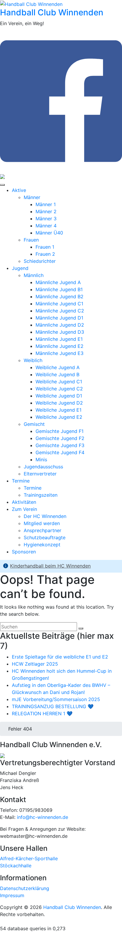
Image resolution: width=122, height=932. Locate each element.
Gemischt (34, 424)
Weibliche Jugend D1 (59, 396)
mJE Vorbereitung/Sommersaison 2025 (56, 699)
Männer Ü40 (49, 233)
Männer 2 (46, 211)
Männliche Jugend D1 (59, 318)
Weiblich (33, 360)
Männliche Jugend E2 (60, 346)
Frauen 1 (45, 247)
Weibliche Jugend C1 (59, 381)
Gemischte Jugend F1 (60, 431)
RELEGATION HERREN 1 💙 (42, 713)
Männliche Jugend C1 (59, 304)
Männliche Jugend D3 (60, 332)
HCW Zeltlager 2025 (35, 664)
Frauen (31, 240)
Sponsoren (24, 552)
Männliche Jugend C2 (60, 311)
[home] (6, 728)
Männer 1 (46, 204)
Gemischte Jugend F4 (60, 452)
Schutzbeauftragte (44, 537)
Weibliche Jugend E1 (58, 410)
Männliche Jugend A (58, 282)
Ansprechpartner (42, 530)
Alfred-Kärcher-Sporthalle (29, 858)
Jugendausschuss (43, 467)
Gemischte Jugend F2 (60, 438)
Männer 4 (46, 226)
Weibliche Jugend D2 (59, 403)
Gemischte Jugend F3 (60, 445)
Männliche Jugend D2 (60, 325)
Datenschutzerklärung (24, 888)
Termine (21, 481)
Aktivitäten (24, 502)
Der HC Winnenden (45, 516)
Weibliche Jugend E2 (59, 417)
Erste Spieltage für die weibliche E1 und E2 (60, 657)
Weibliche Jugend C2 (59, 389)
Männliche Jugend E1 (59, 339)
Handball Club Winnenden (51, 12)
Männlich (34, 275)
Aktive (19, 190)
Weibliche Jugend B (57, 374)
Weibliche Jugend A (58, 367)
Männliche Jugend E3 (60, 353)
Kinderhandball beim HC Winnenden (50, 566)
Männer (32, 197)
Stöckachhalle (15, 866)
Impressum (12, 895)
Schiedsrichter (40, 261)
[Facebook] (61, 169)
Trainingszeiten (40, 495)
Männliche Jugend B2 (60, 296)
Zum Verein (24, 509)
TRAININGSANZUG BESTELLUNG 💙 (53, 706)
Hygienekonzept (42, 545)
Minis (41, 459)
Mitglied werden (42, 523)
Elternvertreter (40, 474)
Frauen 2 (45, 254)
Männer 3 (46, 218)
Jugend (20, 268)
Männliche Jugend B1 (59, 289)
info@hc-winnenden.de (42, 817)
